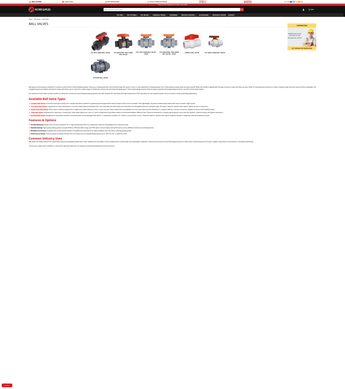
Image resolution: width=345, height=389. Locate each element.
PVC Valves (145, 15)
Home (30, 19)
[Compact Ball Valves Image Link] (192, 41)
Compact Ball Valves (192, 53)
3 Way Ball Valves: (37, 112)
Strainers (173, 15)
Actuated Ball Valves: (38, 115)
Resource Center (219, 15)
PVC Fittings (132, 15)
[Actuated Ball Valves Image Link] (100, 66)
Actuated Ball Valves (100, 78)
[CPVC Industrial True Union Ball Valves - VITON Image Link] (169, 41)
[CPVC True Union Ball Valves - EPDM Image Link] (146, 41)
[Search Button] (242, 9)
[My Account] (303, 9)
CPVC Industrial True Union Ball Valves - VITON (169, 53)
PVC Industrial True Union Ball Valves (123, 53)
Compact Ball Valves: (38, 103)
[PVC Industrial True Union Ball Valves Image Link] (123, 41)
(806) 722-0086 (36, 2)
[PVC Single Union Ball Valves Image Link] (215, 41)
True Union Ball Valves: (39, 106)
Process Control (188, 15)
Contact (231, 15)
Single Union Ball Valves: (39, 109)
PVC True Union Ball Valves (100, 53)
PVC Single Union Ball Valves (215, 53)
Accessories (204, 15)
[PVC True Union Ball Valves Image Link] (100, 41)
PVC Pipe (120, 15)
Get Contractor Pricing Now (302, 48)
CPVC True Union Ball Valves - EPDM (146, 53)
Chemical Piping (159, 15)
